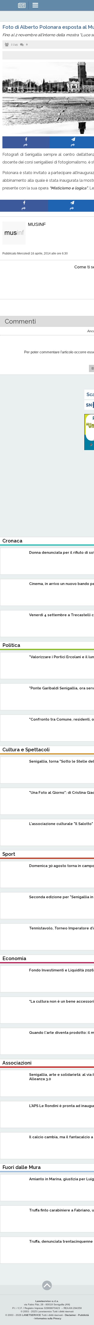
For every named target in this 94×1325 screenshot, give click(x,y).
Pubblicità (83, 1315)
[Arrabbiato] (24, 282)
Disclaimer (70, 1315)
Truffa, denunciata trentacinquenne (61, 1241)
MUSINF (37, 224)
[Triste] (72, 282)
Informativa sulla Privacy (47, 1318)
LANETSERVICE (31, 1315)
